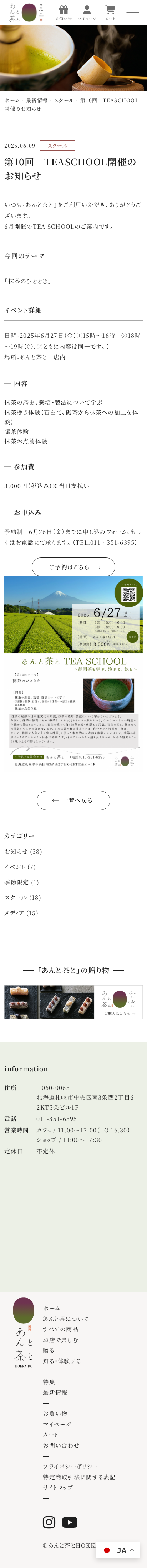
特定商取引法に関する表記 (79, 1477)
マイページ (57, 1424)
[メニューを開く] (133, 12)
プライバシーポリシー (70, 1466)
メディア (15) (21, 913)
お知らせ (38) (23, 851)
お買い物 (55, 1413)
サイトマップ (58, 1487)
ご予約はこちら (69, 567)
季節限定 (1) (21, 882)
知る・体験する (62, 1361)
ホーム (51, 1308)
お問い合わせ (61, 1445)
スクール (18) (22, 897)
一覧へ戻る (78, 800)
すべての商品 (60, 1329)
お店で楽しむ (60, 1340)
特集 (49, 1382)
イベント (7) (20, 867)
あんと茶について (66, 1319)
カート (51, 1434)
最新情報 (55, 1392)
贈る (49, 1350)
